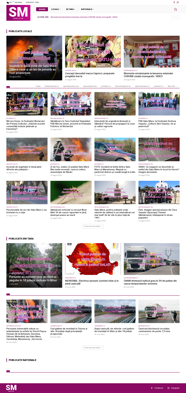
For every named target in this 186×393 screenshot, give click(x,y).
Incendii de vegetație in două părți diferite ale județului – (23, 168)
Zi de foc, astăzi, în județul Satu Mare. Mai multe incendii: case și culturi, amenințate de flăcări (70, 169)
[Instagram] (178, 2)
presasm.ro (158, 86)
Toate (38, 86)
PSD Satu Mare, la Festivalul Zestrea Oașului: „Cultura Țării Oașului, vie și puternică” (157, 124)
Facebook (159, 388)
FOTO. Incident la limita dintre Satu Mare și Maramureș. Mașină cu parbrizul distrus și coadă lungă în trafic (114, 169)
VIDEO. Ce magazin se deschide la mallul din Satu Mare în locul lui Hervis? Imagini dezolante (158, 169)
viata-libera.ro (70, 277)
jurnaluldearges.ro (131, 277)
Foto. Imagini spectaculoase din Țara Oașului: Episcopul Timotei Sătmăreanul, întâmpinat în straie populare (157, 214)
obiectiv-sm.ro (70, 70)
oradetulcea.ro (56, 325)
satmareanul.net (15, 62)
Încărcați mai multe (92, 226)
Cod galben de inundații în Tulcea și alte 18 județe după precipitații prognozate (68, 331)
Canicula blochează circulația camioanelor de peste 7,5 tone (154, 330)
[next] (178, 17)
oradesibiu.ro (99, 325)
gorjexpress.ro (144, 325)
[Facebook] (174, 2)
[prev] (173, 17)
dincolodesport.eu (123, 86)
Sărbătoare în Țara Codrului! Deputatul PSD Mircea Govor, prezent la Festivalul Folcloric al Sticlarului (70, 124)
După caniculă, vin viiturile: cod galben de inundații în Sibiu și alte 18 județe (114, 330)
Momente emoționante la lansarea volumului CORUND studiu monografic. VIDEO (148, 75)
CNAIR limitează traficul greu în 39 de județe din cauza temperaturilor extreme (150, 282)
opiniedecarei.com (71, 86)
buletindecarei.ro (130, 70)
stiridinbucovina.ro (13, 325)
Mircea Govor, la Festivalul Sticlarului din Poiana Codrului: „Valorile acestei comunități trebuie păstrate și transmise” (99, 17)
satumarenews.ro (142, 86)
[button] (175, 9)
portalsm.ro (106, 86)
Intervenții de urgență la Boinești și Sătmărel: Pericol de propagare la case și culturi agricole (114, 124)
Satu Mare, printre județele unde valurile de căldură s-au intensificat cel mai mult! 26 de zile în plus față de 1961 (114, 214)
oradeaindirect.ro (16, 273)
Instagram (175, 388)
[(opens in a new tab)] (34, 58)
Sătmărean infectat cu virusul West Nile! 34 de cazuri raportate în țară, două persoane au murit (68, 212)
